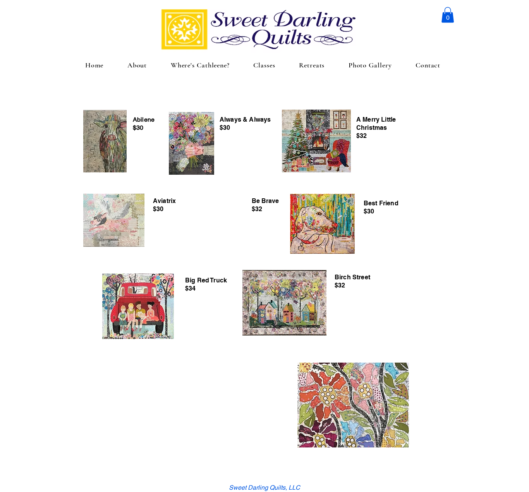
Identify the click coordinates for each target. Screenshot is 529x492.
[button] (447, 15)
